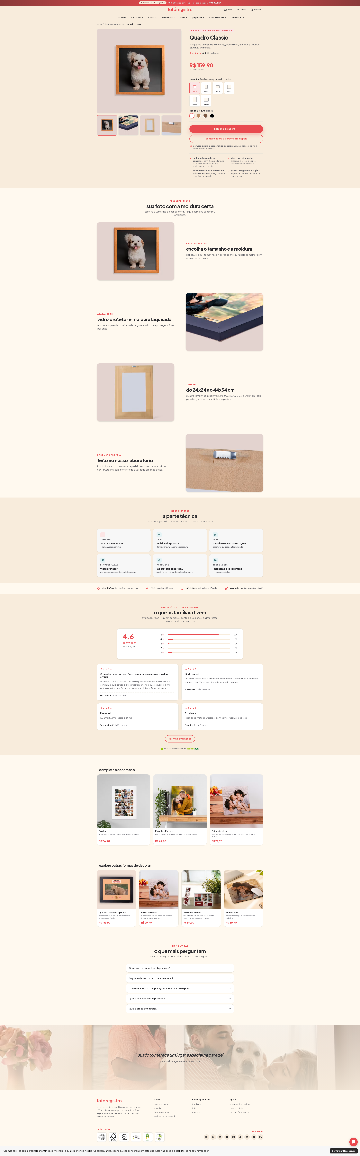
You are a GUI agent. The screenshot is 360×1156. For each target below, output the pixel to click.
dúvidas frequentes (239, 1112)
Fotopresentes (216, 17)
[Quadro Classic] (107, 125)
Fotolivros (136, 17)
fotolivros (196, 1104)
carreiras (158, 1108)
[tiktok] (240, 1137)
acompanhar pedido (240, 1104)
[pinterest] (233, 1137)
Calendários (167, 17)
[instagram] (206, 1137)
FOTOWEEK (215, 3)
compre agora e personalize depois (226, 138)
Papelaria (197, 17)
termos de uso (161, 1112)
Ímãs (182, 17)
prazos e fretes (237, 1108)
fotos (194, 1108)
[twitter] (220, 1137)
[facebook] (213, 1137)
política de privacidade (165, 1116)
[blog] (260, 1137)
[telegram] (253, 1137)
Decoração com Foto (114, 24)
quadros (196, 1112)
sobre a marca (161, 1104)
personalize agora (226, 129)
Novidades (121, 17)
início (99, 24)
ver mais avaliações (180, 738)
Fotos (151, 17)
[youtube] (227, 1137)
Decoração (237, 17)
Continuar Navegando (344, 1151)
